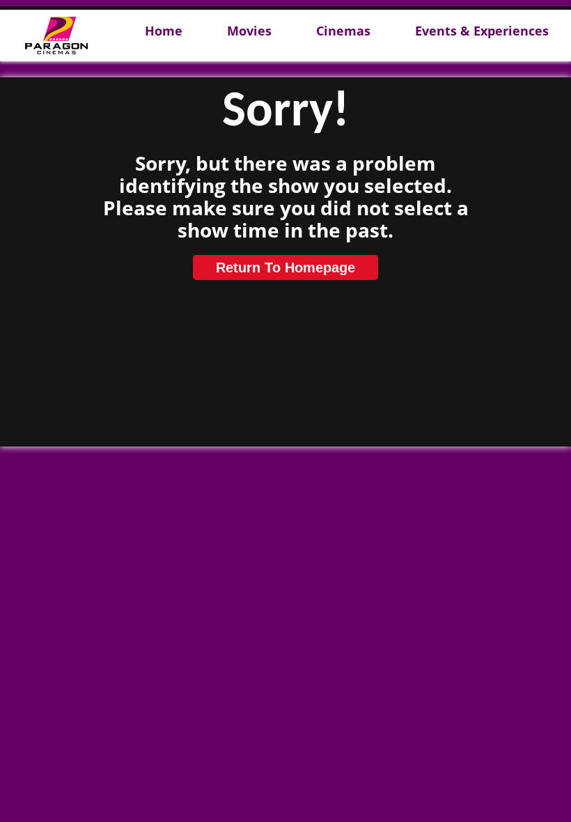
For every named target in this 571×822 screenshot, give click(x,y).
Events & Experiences (482, 31)
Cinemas (343, 31)
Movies (249, 31)
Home (163, 31)
